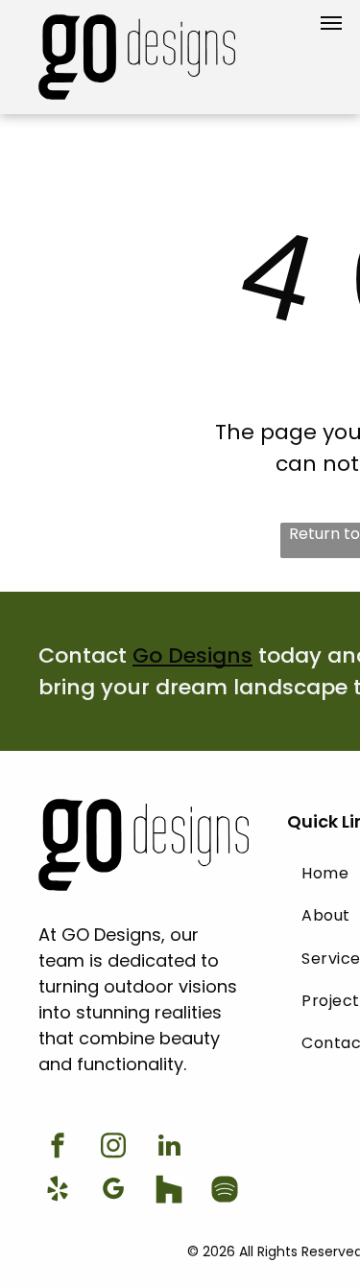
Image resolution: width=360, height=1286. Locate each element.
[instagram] (113, 1148)
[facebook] (57, 1148)
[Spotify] (224, 1191)
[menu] (331, 23)
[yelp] (57, 1191)
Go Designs (192, 655)
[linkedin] (169, 1148)
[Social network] (169, 1191)
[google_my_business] (113, 1191)
